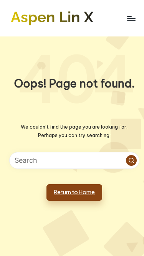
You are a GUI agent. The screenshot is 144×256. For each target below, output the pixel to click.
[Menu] (131, 18)
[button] (131, 160)
